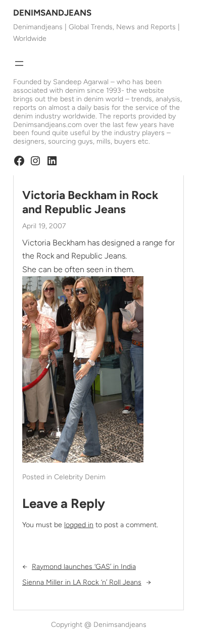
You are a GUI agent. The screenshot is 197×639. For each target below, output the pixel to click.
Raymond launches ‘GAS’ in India (84, 566)
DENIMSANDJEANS (52, 13)
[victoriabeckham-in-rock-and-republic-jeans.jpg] (82, 460)
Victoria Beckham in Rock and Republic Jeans (90, 202)
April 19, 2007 (44, 226)
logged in (78, 525)
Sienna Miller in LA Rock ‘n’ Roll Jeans (81, 582)
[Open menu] (19, 63)
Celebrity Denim (80, 477)
